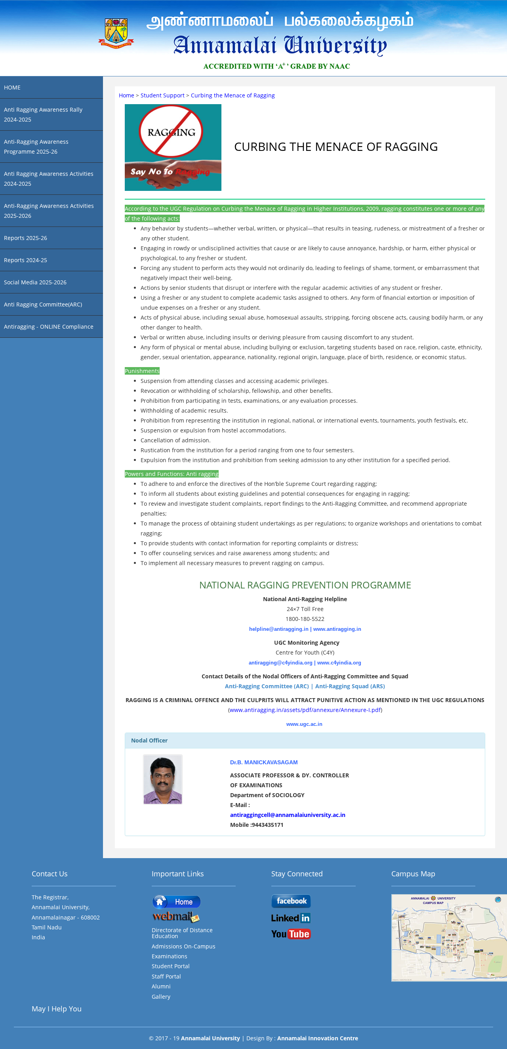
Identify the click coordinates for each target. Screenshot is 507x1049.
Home (127, 95)
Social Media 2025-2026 (35, 282)
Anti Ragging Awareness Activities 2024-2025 (48, 178)
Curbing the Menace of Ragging (233, 95)
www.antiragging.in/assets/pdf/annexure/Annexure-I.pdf (305, 710)
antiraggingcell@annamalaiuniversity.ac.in (287, 815)
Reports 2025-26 (25, 238)
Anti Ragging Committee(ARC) (43, 304)
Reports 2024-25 (25, 260)
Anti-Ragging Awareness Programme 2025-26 (36, 146)
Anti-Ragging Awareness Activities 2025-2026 (49, 210)
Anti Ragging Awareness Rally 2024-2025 (43, 114)
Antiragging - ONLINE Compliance (48, 326)
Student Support (163, 95)
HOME (12, 87)
